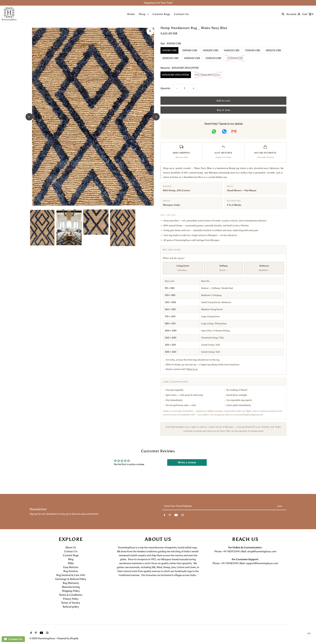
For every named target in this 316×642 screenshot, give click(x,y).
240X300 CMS (192, 58)
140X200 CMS (210, 50)
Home (131, 14)
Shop (142, 14)
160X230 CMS (231, 50)
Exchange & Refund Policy (70, 579)
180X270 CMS (273, 50)
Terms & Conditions (70, 594)
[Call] (224, 132)
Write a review (187, 462)
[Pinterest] (170, 516)
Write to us (192, 369)
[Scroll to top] (309, 633)
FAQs (71, 563)
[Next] (156, 117)
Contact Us (181, 14)
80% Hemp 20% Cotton (208, 74)
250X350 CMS (213, 58)
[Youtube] (176, 516)
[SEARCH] (283, 14)
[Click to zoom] (150, 31)
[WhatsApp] (214, 132)
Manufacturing (71, 586)
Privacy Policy (71, 598)
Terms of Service (70, 602)
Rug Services (70, 571)
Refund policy (71, 606)
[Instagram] (182, 516)
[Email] (234, 132)
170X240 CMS (252, 50)
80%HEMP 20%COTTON (175, 74)
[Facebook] (164, 516)
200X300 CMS (170, 58)
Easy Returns (70, 567)
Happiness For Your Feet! (158, 2)
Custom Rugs (161, 14)
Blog (70, 559)
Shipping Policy (71, 590)
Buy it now (223, 110)
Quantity (165, 88)
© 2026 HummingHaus (42, 638)
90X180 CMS (169, 50)
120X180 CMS (189, 50)
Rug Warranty (71, 583)
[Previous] (29, 117)
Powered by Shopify (67, 638)
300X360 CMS (235, 58)
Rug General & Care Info (70, 575)
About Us (70, 547)
